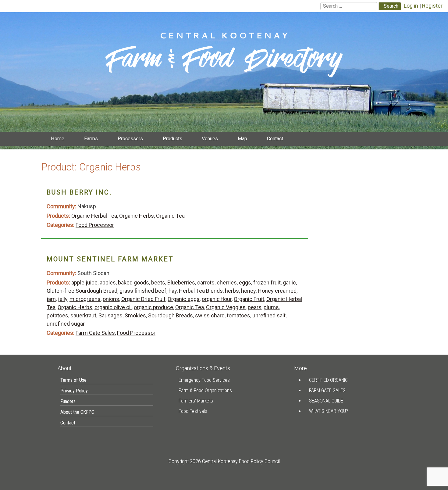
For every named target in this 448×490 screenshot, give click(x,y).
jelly (62, 299)
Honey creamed (277, 291)
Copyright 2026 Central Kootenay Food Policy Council (224, 461)
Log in (411, 5)
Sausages (110, 315)
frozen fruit (267, 282)
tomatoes (238, 315)
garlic (289, 282)
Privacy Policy (74, 391)
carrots (206, 282)
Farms (91, 138)
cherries (227, 282)
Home (57, 138)
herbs (232, 291)
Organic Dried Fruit (143, 299)
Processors (130, 138)
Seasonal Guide (326, 401)
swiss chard (210, 315)
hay (173, 291)
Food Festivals (193, 411)
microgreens (85, 299)
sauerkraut (83, 315)
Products (172, 138)
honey (248, 291)
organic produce (153, 307)
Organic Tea (170, 216)
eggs (245, 282)
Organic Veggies (226, 307)
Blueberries (181, 282)
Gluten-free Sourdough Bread (82, 291)
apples (108, 282)
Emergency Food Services (204, 380)
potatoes (57, 315)
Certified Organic (328, 380)
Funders (68, 401)
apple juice (84, 282)
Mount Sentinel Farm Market (110, 259)
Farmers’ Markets (196, 401)
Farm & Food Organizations (205, 390)
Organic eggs (184, 299)
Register (432, 5)
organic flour (217, 299)
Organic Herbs (136, 216)
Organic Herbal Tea (94, 216)
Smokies (135, 315)
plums (271, 307)
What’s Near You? (328, 411)
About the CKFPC (77, 412)
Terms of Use (73, 380)
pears (254, 307)
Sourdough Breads (170, 315)
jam (51, 299)
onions (111, 299)
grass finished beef (142, 291)
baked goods (133, 282)
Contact (275, 138)
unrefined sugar (66, 323)
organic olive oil (113, 307)
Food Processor (95, 225)
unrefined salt (269, 315)
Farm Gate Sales (95, 333)
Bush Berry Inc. (79, 192)
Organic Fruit (249, 299)
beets (158, 282)
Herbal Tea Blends (201, 291)
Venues (210, 138)
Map (242, 138)
